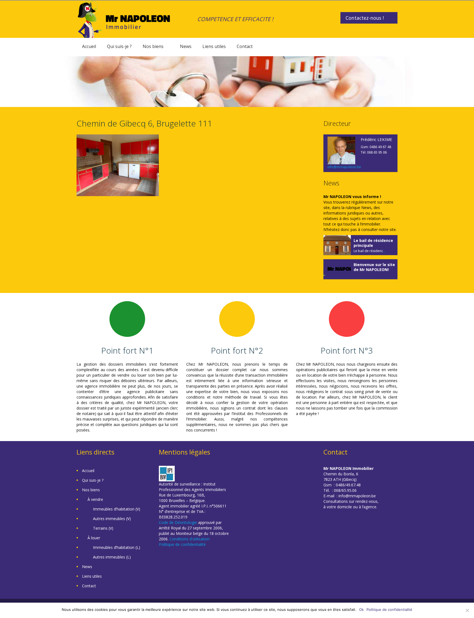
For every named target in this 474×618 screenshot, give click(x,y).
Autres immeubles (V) (112, 518)
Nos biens (153, 46)
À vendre (95, 499)
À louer (94, 537)
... (384, 251)
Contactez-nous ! (365, 18)
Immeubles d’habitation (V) (116, 509)
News (185, 46)
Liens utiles (214, 46)
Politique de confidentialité (182, 544)
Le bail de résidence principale (373, 243)
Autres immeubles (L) (112, 557)
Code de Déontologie (178, 522)
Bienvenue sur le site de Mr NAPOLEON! (374, 267)
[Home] (124, 18)
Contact (245, 46)
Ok (361, 609)
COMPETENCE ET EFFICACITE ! (235, 19)
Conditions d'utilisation (190, 538)
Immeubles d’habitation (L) (116, 547)
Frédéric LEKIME (376, 139)
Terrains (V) (103, 528)
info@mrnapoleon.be (344, 167)
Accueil (89, 46)
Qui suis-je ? (119, 46)
